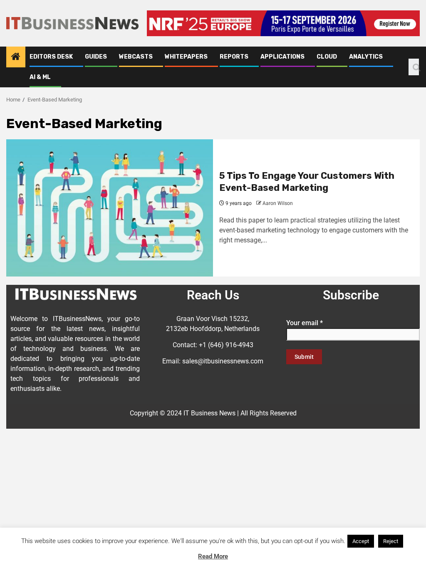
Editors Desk (51, 56)
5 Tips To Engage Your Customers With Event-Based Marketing (306, 181)
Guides (96, 56)
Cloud (327, 56)
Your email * (304, 323)
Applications (282, 56)
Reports (234, 56)
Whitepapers (186, 56)
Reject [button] (390, 541)
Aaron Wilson (278, 203)
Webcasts (136, 56)
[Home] (15, 57)
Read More (213, 556)
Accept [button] (360, 541)
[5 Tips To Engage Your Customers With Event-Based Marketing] (109, 208)
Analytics (366, 56)
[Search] (414, 67)
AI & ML (40, 77)
